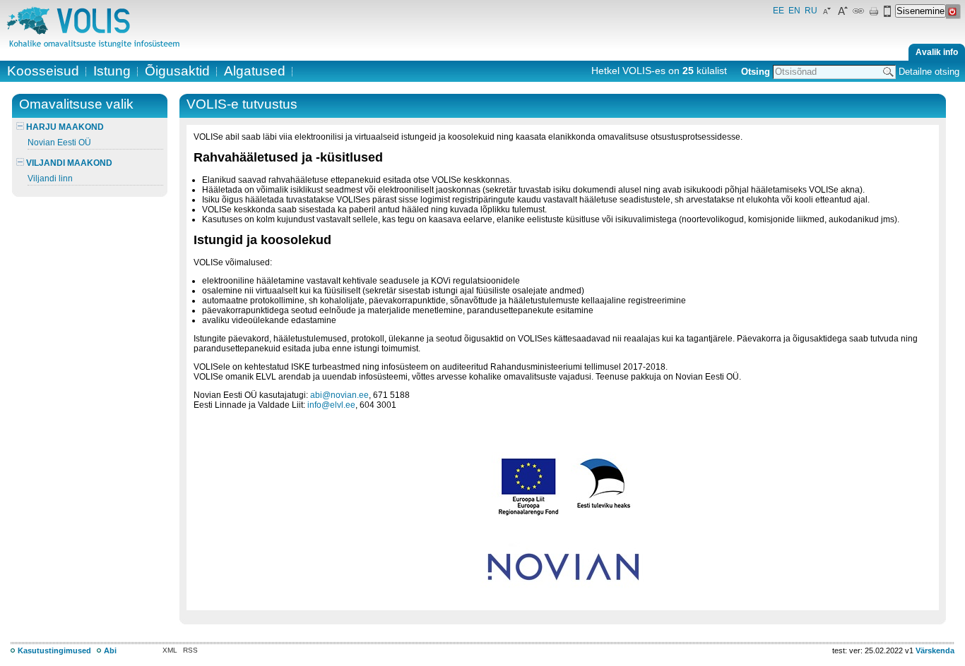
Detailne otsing (929, 71)
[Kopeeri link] (858, 14)
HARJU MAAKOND (64, 127)
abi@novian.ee (339, 395)
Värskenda (935, 650)
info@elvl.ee (331, 405)
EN (794, 11)
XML (169, 650)
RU (811, 11)
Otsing (755, 71)
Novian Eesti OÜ (59, 142)
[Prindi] (874, 14)
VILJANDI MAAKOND (68, 163)
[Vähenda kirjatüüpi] (827, 14)
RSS (190, 650)
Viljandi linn (50, 178)
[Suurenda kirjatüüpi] (842, 14)
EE (778, 11)
